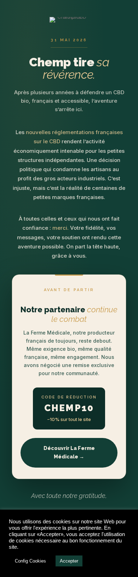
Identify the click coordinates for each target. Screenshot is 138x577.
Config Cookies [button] (30, 561)
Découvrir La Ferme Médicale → (69, 452)
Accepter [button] (69, 561)
